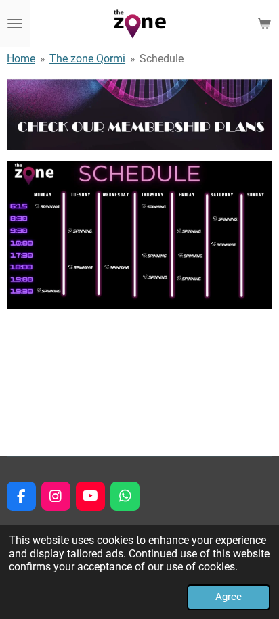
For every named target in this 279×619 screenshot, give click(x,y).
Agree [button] (228, 597)
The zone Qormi (87, 58)
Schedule (162, 58)
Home (21, 58)
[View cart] (264, 23)
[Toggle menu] (15, 23)
